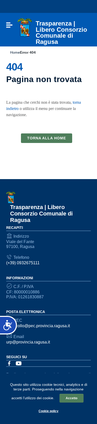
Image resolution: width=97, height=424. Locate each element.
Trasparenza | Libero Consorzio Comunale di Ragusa (41, 213)
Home (15, 52)
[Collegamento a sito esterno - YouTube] (19, 363)
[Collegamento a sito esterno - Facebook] (9, 363)
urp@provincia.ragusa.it (28, 342)
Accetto (71, 398)
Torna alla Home (46, 138)
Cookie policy (48, 411)
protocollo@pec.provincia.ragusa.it (38, 326)
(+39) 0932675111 (23, 263)
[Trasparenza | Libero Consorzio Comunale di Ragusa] (25, 27)
